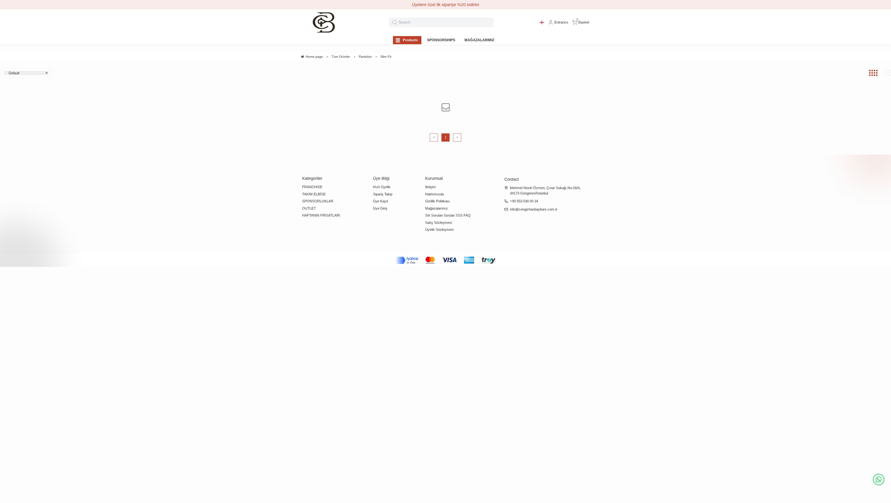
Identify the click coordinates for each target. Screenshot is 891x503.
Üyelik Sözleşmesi (439, 229)
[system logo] (323, 22)
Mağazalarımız (436, 208)
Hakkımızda (434, 194)
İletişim (430, 187)
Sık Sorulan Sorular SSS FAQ (448, 215)
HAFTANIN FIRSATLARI (321, 215)
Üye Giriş (380, 208)
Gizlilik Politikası (437, 201)
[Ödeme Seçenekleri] (445, 260)
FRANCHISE (312, 187)
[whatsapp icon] (879, 479)
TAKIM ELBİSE (314, 194)
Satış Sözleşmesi (438, 222)
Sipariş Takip (382, 194)
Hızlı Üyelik (381, 187)
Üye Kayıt (380, 201)
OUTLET (309, 208)
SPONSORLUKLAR (317, 201)
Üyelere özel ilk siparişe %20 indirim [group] (445, 4)
